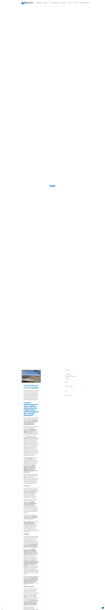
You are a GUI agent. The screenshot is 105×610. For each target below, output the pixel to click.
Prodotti (46, 2)
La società (39, 2)
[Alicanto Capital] (27, 2)
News (76, 2)
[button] (31, 376)
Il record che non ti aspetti (31, 386)
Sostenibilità (54, 2)
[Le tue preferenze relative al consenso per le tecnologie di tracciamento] (2, 608)
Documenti (63, 2)
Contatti (70, 2)
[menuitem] (39, 3)
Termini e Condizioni (69, 395)
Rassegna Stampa (84, 2)
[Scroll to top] (103, 607)
